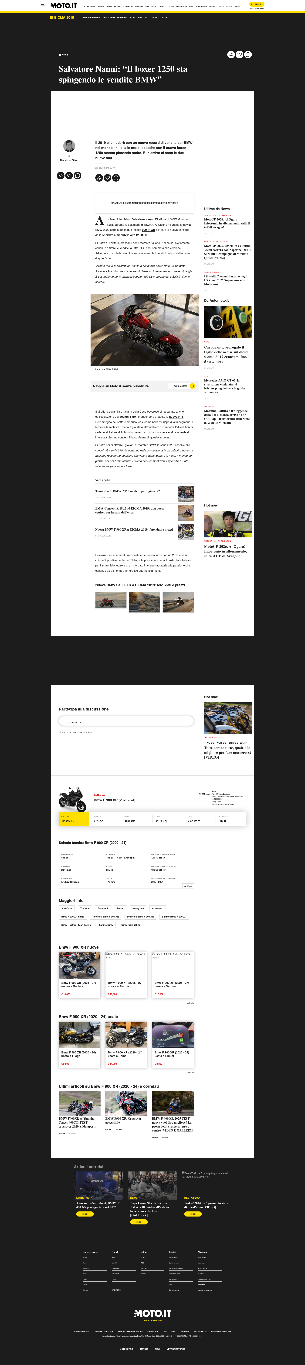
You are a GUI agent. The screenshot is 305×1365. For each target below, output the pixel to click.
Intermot (143, 1274)
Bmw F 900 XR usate (72, 916)
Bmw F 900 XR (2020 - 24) (114, 800)
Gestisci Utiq (200, 1331)
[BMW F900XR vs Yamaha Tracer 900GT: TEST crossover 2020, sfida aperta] (80, 1103)
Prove (62, 1133)
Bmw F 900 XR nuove (79, 947)
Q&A (170, 1285)
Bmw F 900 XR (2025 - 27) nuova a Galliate (78, 984)
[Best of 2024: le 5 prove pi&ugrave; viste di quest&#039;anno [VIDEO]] (206, 1185)
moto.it (144, 1349)
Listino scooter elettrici (176, 1268)
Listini (172, 1252)
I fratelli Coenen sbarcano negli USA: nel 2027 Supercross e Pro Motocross (225, 280)
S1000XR (142, 235)
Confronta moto (174, 1290)
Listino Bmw (106, 925)
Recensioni (172, 1279)
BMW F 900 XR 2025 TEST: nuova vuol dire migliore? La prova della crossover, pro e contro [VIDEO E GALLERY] (172, 1124)
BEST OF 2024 (192, 1197)
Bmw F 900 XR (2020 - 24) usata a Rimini (172, 1054)
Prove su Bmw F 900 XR (140, 916)
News (65, 54)
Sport (115, 1252)
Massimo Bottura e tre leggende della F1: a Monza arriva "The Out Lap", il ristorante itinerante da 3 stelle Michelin (227, 417)
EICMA (143, 1257)
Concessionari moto (204, 1279)
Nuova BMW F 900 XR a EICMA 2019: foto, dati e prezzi (134, 529)
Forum (85, 1290)
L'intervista (84, 1197)
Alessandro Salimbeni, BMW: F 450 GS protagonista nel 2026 (97, 1205)
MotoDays (144, 1268)
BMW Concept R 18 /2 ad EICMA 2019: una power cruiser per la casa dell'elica (130, 510)
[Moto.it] (63, 5)
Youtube (84, 908)
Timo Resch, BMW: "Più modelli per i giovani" (127, 491)
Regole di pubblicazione (130, 1331)
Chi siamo (184, 1331)
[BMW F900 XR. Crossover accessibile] (126, 1103)
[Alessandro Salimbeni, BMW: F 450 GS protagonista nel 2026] (98, 1185)
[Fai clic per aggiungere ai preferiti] (239, 54)
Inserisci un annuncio (205, 1290)
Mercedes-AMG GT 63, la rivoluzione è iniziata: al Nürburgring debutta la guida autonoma (224, 386)
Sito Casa (66, 908)
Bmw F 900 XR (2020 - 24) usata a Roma (125, 1054)
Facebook (103, 908)
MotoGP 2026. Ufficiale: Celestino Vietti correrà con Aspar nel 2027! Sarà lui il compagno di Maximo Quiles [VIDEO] (227, 252)
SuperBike (115, 1268)
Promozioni (201, 1285)
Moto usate (201, 1263)
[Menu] (44, 6)
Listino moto (173, 1257)
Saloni (144, 1252)
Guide (85, 1274)
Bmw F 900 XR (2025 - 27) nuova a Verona (172, 984)
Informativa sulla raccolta (14, 1359)
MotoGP (114, 1263)
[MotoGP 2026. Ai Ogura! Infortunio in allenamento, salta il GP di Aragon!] (228, 524)
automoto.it (126, 1349)
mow (157, 1349)
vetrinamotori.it (176, 1349)
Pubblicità (152, 1331)
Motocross (115, 1274)
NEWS (133, 1197)
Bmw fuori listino (130, 925)
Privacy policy (81, 1331)
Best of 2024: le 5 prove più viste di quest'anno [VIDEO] (206, 1205)
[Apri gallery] (111, 600)
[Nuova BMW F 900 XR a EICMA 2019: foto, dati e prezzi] (186, 532)
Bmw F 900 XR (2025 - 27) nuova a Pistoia (125, 984)
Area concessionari (257, 9)
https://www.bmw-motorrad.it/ (223, 804)
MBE (142, 1263)
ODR (165, 1331)
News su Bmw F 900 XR (105, 916)
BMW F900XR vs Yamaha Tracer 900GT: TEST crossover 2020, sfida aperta (77, 1122)
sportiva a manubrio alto (119, 235)
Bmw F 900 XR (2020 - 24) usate (88, 1016)
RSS (173, 1331)
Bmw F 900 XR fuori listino (76, 925)
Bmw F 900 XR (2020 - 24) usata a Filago (78, 1054)
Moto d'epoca (202, 1268)
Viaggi (85, 1279)
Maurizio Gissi (69, 160)
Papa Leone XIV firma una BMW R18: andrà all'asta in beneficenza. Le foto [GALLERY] (149, 1209)
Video (85, 1285)
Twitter (120, 908)
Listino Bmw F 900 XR (174, 916)
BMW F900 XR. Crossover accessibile (123, 1120)
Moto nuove (202, 1257)
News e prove (90, 1252)
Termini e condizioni (103, 1331)
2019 (164, 17)
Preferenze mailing (221, 1331)
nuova (176, 416)
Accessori (157, 908)
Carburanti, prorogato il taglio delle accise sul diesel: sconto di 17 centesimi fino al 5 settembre (227, 354)
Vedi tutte (190, 1003)
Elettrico (86, 1268)
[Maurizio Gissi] (69, 146)
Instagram (138, 908)
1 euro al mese (180, 386)
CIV (113, 1285)
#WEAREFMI (116, 1290)
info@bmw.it (216, 801)
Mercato (202, 1252)
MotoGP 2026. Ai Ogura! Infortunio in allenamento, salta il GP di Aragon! (227, 223)
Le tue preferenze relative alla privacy (50, 1359)
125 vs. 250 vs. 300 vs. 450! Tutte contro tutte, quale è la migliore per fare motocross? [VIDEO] (227, 750)
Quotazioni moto (174, 1274)
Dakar (114, 1279)
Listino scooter (174, 1263)
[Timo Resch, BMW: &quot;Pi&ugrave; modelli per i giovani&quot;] (186, 494)
